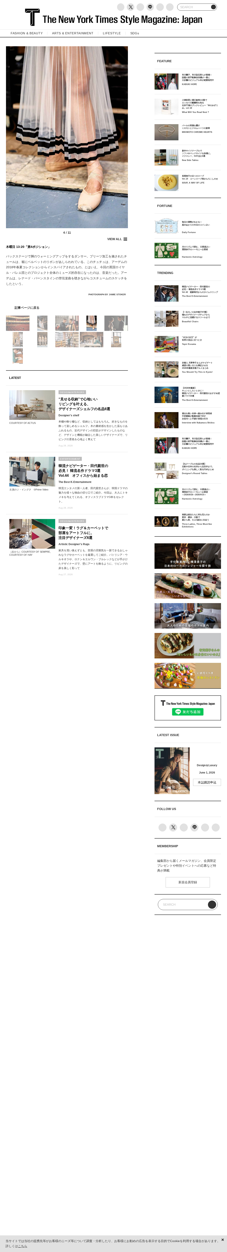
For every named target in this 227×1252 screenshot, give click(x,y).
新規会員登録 (187, 882)
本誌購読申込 (207, 782)
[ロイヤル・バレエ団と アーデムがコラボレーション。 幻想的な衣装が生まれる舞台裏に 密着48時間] (67, 307)
